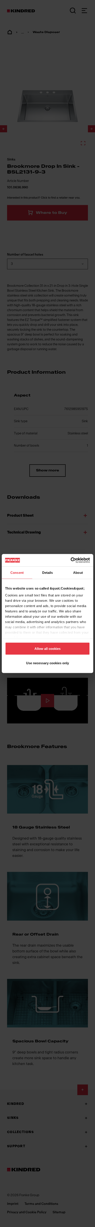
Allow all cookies (47, 648)
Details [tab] (47, 572)
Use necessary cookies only (47, 663)
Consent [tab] (17, 572)
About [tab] (78, 572)
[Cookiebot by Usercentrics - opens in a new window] (70, 560)
